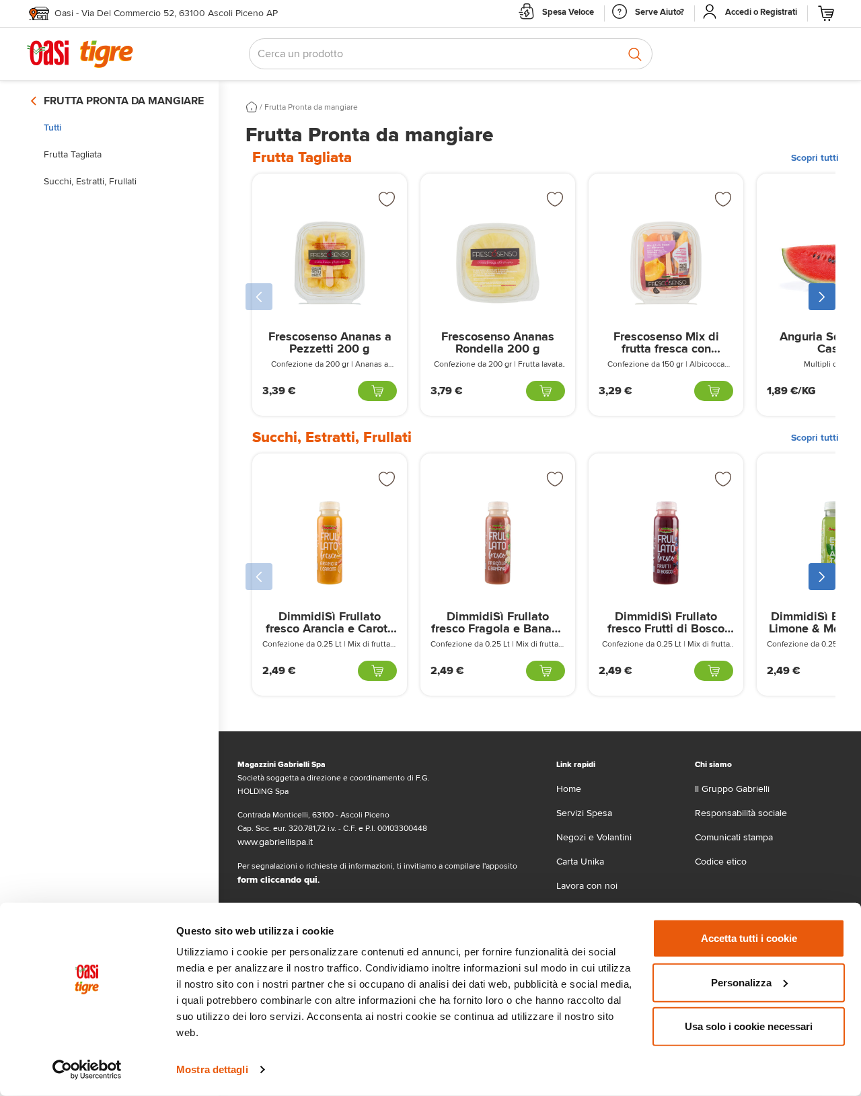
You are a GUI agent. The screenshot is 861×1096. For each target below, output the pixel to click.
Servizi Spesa (584, 813)
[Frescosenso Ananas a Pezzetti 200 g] (329, 263)
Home (568, 789)
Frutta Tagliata (73, 154)
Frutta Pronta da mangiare (311, 107)
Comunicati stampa (734, 837)
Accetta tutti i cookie (749, 938)
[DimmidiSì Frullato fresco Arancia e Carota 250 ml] (329, 543)
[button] (259, 296)
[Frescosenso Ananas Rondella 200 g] (497, 263)
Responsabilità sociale (741, 813)
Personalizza (741, 982)
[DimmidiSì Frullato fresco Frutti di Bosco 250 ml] (666, 543)
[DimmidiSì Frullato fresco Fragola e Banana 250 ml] (497, 543)
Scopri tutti (815, 157)
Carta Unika (580, 861)
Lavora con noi (586, 885)
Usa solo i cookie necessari (749, 1026)
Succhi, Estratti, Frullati (90, 181)
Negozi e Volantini (594, 837)
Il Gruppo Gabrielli (732, 789)
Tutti (52, 127)
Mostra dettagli (212, 1069)
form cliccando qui (277, 879)
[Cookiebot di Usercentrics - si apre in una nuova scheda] (87, 1070)
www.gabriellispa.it (275, 842)
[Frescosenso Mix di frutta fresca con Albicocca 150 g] (666, 263)
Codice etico (721, 861)
